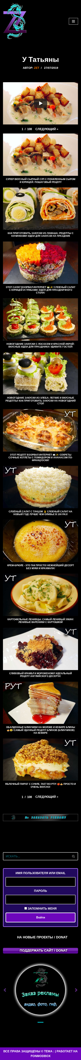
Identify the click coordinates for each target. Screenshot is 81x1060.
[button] (46, 129)
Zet (36, 67)
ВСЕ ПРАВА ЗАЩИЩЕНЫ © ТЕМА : (28, 1051)
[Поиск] (73, 856)
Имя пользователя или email (40, 873)
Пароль (40, 890)
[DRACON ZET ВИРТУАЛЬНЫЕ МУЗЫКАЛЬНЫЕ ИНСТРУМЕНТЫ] (15, 21)
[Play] (40, 103)
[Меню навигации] (73, 21)
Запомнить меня (42, 908)
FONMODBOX (41, 1056)
